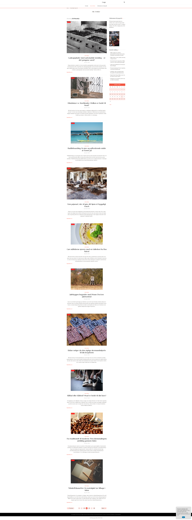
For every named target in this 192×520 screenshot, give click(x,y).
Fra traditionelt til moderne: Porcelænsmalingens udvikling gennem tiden (87, 440)
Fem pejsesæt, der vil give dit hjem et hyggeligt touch (87, 205)
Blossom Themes (103, 514)
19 (84, 508)
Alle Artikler (92, 5)
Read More (69, 72)
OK (183, 517)
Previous (71, 508)
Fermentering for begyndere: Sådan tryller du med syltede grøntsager (117, 61)
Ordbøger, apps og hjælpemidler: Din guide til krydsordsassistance (117, 72)
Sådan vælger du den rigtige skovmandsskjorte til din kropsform (87, 351)
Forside (86, 5)
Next (103, 508)
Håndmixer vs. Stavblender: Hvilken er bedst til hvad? (87, 104)
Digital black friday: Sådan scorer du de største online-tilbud (117, 75)
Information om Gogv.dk (102, 5)
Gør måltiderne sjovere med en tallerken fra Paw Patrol (87, 250)
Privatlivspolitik (118, 514)
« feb (110, 104)
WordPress (113, 514)
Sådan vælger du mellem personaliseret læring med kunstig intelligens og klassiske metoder (117, 54)
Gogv (104, 2)
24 (94, 508)
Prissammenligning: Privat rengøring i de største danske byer (117, 68)
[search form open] (124, 2)
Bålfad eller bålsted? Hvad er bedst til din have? (86, 396)
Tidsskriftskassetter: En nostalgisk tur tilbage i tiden (86, 489)
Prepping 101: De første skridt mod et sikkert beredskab (117, 79)
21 (89, 508)
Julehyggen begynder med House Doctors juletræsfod (87, 295)
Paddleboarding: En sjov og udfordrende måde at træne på (87, 149)
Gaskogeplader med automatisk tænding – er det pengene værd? (86, 59)
